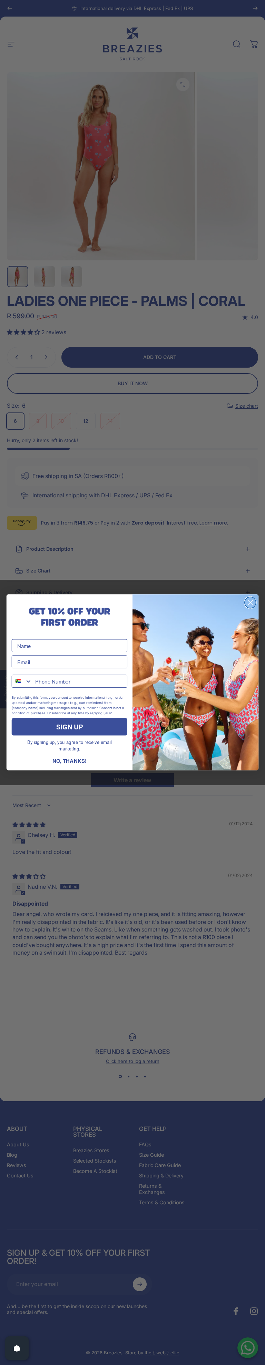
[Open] (17, 1348)
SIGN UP (69, 726)
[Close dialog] (250, 602)
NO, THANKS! (69, 761)
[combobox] (22, 681)
